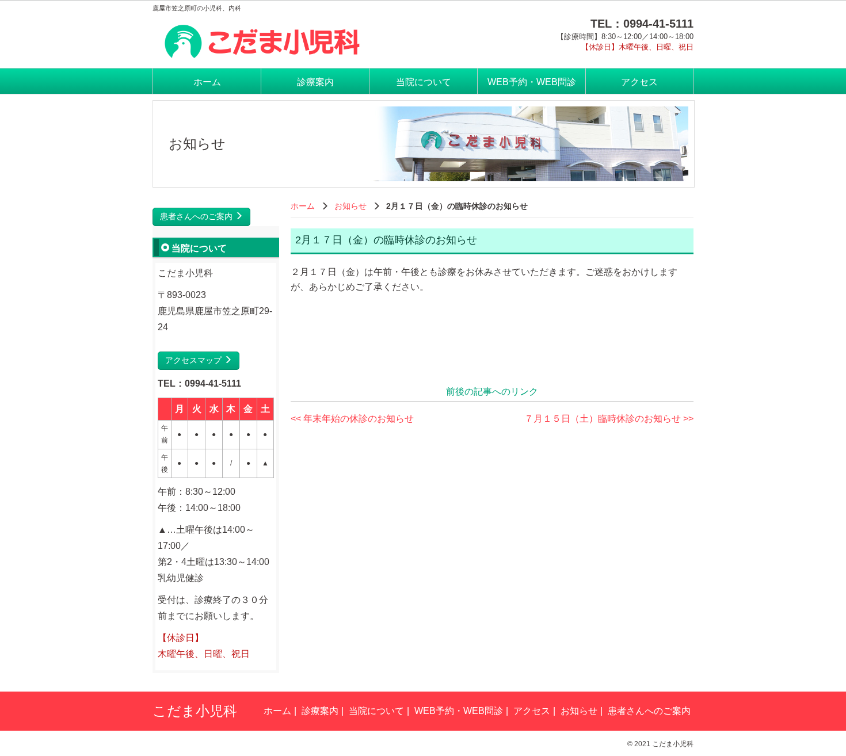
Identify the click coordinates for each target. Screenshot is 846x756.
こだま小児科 (195, 711)
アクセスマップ (194, 360)
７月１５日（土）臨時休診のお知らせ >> (608, 418)
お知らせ (350, 206)
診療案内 (315, 82)
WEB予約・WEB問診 (531, 82)
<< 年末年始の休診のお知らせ (352, 418)
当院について (423, 82)
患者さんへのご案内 (197, 216)
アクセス (639, 82)
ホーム (207, 82)
